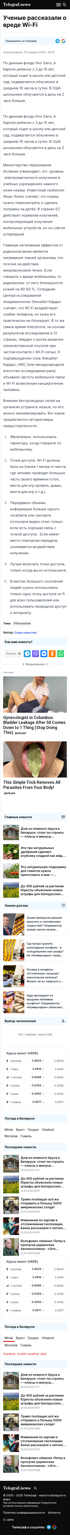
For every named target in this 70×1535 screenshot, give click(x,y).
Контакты (54, 1512)
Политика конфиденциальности (24, 1512)
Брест (20, 1130)
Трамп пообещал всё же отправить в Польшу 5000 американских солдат (41, 1203)
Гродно (33, 1130)
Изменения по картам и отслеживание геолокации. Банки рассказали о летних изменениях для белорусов (42, 1226)
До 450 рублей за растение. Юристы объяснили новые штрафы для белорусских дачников (43, 892)
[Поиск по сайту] (64, 4)
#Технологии (22, 623)
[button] (58, 41)
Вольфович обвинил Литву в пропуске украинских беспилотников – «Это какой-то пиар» (43, 1247)
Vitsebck (48, 1130)
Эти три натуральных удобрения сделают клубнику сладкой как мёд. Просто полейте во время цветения (42, 855)
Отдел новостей (25, 632)
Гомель (26, 1136)
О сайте (8, 1519)
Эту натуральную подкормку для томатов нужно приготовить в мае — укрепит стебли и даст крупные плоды (43, 875)
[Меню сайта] (59, 5)
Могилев (11, 1136)
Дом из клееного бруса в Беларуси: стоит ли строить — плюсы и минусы (42, 834)
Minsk (8, 1130)
